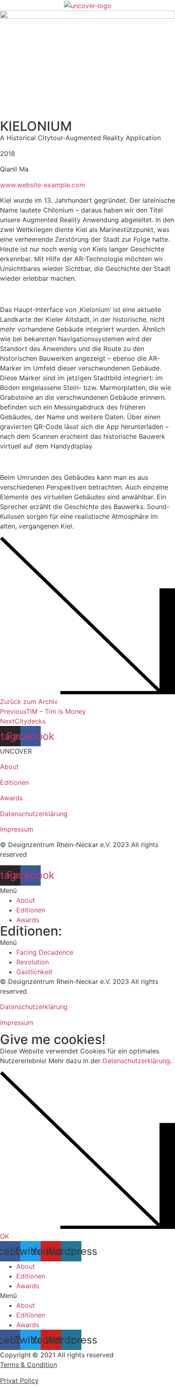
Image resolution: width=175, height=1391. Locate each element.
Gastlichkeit (34, 972)
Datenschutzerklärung (34, 814)
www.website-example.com (42, 185)
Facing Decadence (44, 952)
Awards (11, 798)
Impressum (16, 829)
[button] (87, 890)
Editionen (14, 782)
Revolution (32, 962)
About (9, 767)
